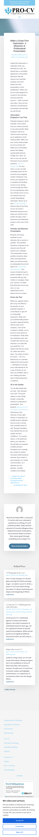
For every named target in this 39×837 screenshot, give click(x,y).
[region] (19, 817)
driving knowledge (20, 203)
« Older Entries (9, 690)
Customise (19, 826)
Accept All (19, 821)
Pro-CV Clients (9, 766)
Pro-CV (6, 739)
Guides (6, 762)
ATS (18, 609)
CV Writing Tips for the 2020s (15, 573)
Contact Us (8, 757)
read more (10, 595)
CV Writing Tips (22, 57)
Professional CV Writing (13, 720)
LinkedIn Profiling (10, 747)
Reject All (19, 832)
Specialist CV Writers (12, 725)
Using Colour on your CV (14, 649)
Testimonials (8, 733)
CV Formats (24, 609)
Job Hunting (20, 612)
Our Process (8, 729)
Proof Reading (9, 770)
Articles (7, 751)
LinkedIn (19, 776)
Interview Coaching (11, 743)
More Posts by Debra (19, 546)
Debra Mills (17, 55)
